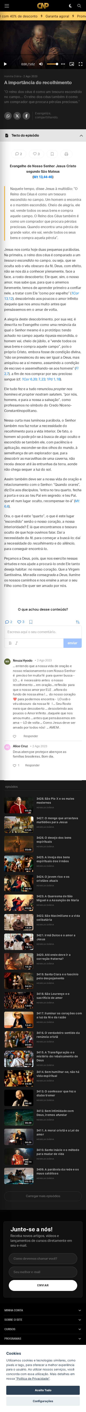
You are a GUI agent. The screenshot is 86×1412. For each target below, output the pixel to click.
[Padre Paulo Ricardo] (43, 6)
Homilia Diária (12, 76)
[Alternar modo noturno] (70, 5)
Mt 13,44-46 (43, 177)
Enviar (42, 1285)
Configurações (43, 1401)
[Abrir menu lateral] (6, 5)
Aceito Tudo (43, 1390)
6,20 (29, 379)
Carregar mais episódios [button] (43, 1196)
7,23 (41, 379)
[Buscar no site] (79, 5)
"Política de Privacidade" (32, 1378)
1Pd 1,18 (53, 379)
